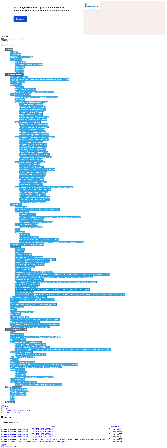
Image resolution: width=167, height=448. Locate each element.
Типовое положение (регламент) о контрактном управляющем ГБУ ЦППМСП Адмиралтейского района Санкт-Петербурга (70, 294)
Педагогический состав (20, 94)
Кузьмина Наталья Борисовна (32, 107)
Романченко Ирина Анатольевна (34, 134)
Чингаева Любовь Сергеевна (32, 149)
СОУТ (17, 229)
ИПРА (12, 399)
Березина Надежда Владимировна (34, 197)
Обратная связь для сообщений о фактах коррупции (38, 384)
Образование (16, 204)
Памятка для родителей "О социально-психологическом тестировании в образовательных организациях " (63, 349)
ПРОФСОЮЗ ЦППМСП (20, 317)
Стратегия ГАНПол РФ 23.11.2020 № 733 (32, 347)
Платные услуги (17, 307)
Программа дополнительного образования (38, 239)
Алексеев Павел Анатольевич (32, 174)
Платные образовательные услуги (30, 264)
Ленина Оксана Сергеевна (31, 159)
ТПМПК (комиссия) (14, 387)
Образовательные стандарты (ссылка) (27, 244)
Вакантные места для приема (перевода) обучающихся (35, 319)
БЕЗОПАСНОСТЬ (17, 369)
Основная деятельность (16, 329)
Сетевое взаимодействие (26, 287)
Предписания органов (25, 267)
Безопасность (21, 372)
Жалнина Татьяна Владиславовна (34, 154)
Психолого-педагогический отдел (30, 162)
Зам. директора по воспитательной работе (34, 92)
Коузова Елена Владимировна (32, 202)
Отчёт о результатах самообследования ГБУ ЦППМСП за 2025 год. (27, 429)
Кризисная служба (18, 339)
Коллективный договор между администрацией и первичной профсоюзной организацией (55, 282)
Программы (20, 232)
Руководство (16, 84)
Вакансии (14, 302)
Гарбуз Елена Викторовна (30, 114)
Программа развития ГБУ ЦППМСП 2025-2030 (35, 272)
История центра (17, 82)
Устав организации (23, 254)
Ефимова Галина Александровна (33, 139)
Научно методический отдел (27, 122)
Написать (20, 19)
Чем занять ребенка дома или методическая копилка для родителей (50, 217)
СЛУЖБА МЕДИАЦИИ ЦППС (22, 357)
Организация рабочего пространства (36, 222)
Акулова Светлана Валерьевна (33, 172)
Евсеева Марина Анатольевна (32, 132)
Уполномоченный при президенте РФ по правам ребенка (36, 367)
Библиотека (15, 314)
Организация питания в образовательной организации (35, 324)
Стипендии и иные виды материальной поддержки (33, 304)
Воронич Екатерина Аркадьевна (34, 127)
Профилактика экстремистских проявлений (34, 377)
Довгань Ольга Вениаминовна (33, 147)
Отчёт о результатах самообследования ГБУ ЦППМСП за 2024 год (27, 432)
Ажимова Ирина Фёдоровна (32, 129)
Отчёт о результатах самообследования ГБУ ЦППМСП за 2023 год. (27, 434)
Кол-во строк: (8, 423)
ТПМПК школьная (18, 394)
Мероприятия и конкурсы (21, 57)
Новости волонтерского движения (30, 354)
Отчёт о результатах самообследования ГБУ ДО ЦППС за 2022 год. (27, 437)
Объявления (15, 54)
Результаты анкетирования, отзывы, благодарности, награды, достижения (44, 364)
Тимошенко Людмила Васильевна (34, 199)
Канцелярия (20, 99)
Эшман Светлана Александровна (34, 117)
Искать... (4, 36)
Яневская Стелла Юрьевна (31, 142)
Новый (4, 444)
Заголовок (55, 427)
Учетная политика (23, 269)
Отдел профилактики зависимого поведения (35, 137)
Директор (19, 87)
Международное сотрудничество (25, 322)
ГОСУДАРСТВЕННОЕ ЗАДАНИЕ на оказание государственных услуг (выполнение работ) (54, 277)
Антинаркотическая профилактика (25, 342)
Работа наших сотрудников (22, 362)
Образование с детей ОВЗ (30, 227)
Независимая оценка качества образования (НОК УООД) (35, 337)
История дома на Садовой (22, 312)
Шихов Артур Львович (29, 164)
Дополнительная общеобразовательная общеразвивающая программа (51, 242)
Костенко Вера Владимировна (33, 182)
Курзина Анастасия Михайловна (33, 152)
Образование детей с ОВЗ (26, 224)
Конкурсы (14, 359)
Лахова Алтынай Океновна (31, 167)
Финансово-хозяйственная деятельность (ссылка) (32, 299)
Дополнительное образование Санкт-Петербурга (37, 209)
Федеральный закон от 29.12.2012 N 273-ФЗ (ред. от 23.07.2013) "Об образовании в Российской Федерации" (62, 274)
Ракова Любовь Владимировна (33, 192)
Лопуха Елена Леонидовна (31, 184)
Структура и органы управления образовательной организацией (39, 79)
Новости (9, 49)
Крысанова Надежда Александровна (35, 157)
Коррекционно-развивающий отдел (31, 102)
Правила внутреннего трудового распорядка (35, 259)
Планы (13, 332)
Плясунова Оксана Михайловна (33, 144)
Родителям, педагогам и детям (28, 64)
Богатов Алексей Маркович (31, 179)
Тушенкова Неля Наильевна (32, 177)
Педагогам (19, 69)
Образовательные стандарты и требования (29, 327)
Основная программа (28, 237)
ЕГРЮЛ (13, 309)
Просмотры (115, 427)
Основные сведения (14, 74)
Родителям (20, 67)
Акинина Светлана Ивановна (32, 109)
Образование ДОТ (23, 212)
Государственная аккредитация (29, 257)
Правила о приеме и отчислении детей (32, 262)
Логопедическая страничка (31, 219)
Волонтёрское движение (21, 352)
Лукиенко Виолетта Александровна (35, 189)
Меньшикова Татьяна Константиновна (37, 169)
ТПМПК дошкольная (19, 392)
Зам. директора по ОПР (25, 89)
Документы (15, 247)
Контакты (10, 402)
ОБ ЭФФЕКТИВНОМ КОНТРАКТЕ (29, 279)
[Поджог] (5, 408)
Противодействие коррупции (23, 382)
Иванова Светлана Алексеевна (33, 119)
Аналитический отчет (24, 292)
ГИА (12, 397)
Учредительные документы (27, 284)
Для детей (19, 72)
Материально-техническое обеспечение (28, 297)
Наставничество (17, 379)
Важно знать (16, 59)
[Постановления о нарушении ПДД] (15, 410)
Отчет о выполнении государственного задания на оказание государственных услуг (34, 442)
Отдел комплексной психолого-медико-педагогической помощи (44, 187)
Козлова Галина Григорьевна (32, 194)
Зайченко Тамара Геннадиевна (33, 124)
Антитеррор (20, 374)
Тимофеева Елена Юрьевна (31, 112)
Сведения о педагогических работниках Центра (36, 97)
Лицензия (19, 252)
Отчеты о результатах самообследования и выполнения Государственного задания (52, 289)
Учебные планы (17, 334)
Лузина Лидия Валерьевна (31, 104)
